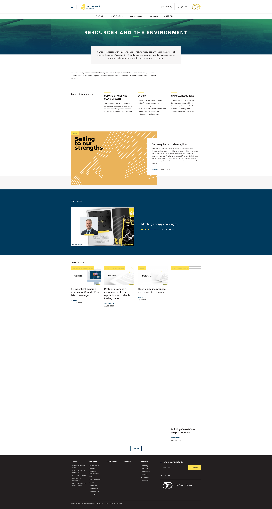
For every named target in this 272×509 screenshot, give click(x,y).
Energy (75, 133)
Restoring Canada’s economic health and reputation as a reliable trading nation (117, 293)
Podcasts (153, 16)
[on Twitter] (165, 475)
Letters (92, 468)
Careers (144, 474)
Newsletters (175, 437)
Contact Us (145, 480)
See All (136, 448)
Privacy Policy (75, 504)
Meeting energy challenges (159, 224)
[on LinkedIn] (161, 475)
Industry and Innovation (76, 479)
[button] (72, 7)
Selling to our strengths (169, 144)
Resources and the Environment (83, 268)
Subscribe (195, 468)
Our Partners (145, 471)
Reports (155, 169)
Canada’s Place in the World (115, 268)
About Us (169, 16)
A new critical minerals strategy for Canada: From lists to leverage (85, 292)
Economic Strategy (79, 475)
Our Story (144, 465)
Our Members (136, 16)
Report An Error (104, 504)
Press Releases (95, 479)
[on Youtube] (169, 475)
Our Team (144, 468)
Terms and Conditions (89, 504)
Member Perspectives (149, 230)
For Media (145, 477)
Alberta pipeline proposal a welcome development (152, 290)
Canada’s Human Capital (78, 466)
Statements (142, 297)
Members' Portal (117, 504)
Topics (99, 16)
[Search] (178, 7)
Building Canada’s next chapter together (184, 430)
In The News (94, 465)
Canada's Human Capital (181, 268)
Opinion (74, 300)
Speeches (93, 485)
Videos (92, 494)
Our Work (116, 16)
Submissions (109, 303)
